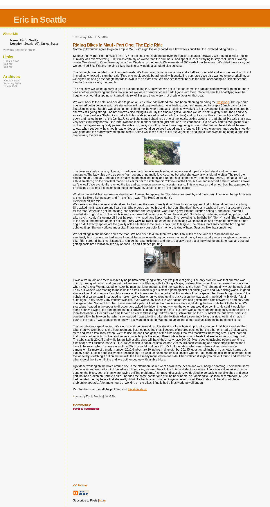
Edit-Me (7, 63)
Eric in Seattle (40, 19)
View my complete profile (19, 49)
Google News (11, 60)
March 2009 (10, 86)
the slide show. (137, 389)
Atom (102, 500)
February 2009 (12, 83)
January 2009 (11, 80)
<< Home (80, 485)
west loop (223, 102)
